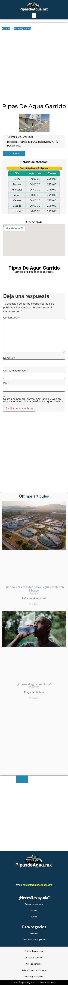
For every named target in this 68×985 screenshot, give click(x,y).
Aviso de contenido (34, 964)
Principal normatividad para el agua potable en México (34, 588)
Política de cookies (34, 958)
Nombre (9, 358)
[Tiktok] (52, 875)
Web (5, 383)
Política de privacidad (34, 951)
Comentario (11, 317)
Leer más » (34, 604)
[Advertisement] (34, 68)
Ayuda (34, 917)
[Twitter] (25, 875)
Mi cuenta (34, 933)
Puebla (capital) (22, 28)
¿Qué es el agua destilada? (34, 684)
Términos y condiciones (34, 977)
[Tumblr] (43, 875)
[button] (34, 15)
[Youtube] (34, 875)
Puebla (6, 28)
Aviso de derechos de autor (34, 970)
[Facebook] (16, 875)
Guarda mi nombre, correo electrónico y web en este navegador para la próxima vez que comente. (33, 400)
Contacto (34, 910)
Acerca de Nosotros (34, 904)
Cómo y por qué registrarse (34, 939)
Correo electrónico (15, 370)
